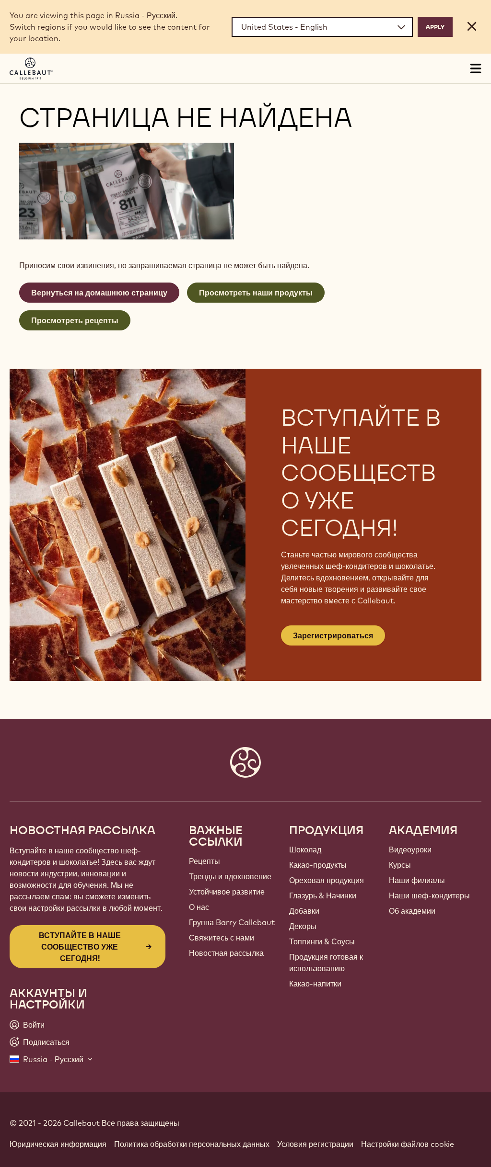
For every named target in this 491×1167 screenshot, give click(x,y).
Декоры (302, 926)
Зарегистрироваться (333, 635)
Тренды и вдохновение (230, 876)
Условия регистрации (315, 1144)
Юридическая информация (58, 1144)
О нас (199, 907)
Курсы (400, 865)
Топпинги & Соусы (322, 941)
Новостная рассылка (226, 953)
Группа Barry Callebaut (232, 922)
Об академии (412, 911)
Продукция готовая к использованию (326, 962)
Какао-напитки (315, 983)
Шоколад (305, 849)
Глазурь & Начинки (322, 895)
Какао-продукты (318, 865)
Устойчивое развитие (227, 891)
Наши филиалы (417, 880)
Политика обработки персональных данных (191, 1144)
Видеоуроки (410, 849)
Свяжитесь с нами (221, 937)
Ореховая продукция (326, 880)
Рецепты (204, 861)
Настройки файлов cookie (407, 1144)
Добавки (304, 911)
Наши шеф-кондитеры (429, 895)
